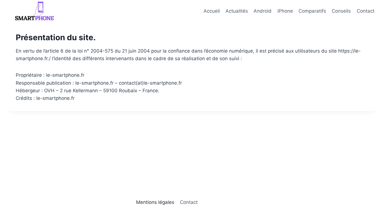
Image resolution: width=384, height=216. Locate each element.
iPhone (285, 11)
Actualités (236, 11)
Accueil (212, 11)
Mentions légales (155, 202)
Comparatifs (312, 11)
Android (263, 11)
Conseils (341, 11)
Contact (365, 11)
